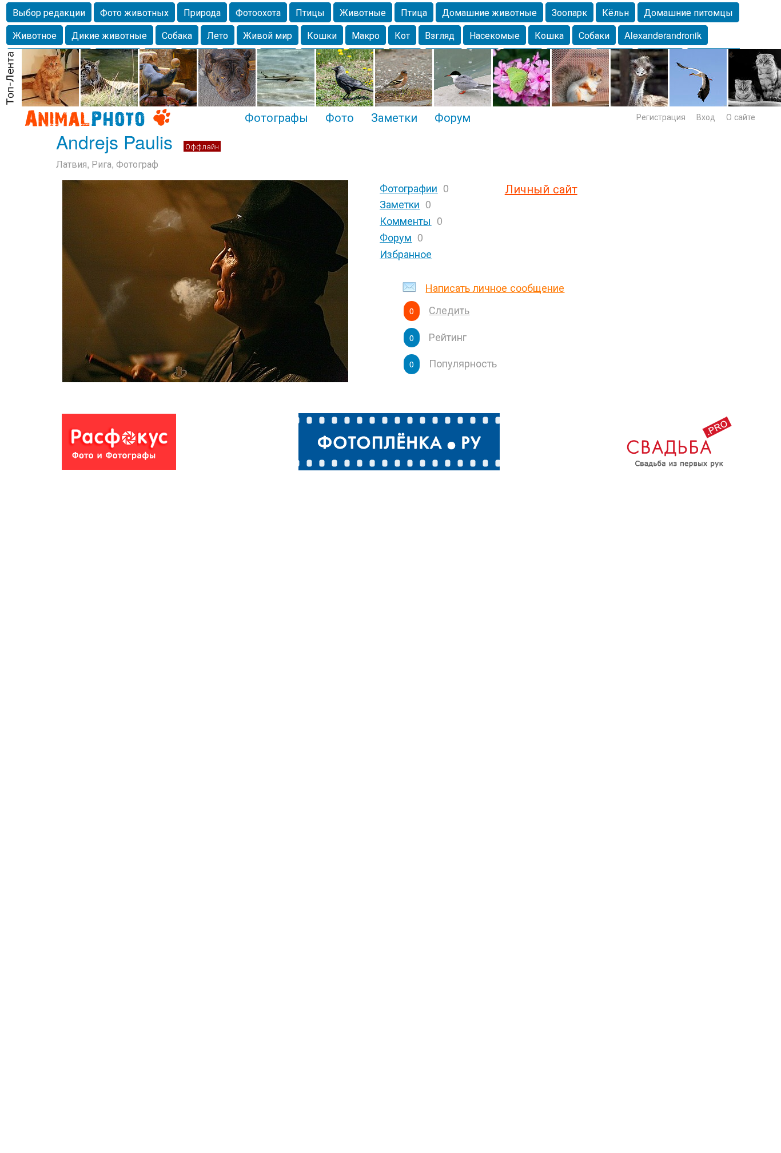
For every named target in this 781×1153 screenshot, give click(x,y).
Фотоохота (258, 12)
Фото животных (134, 12)
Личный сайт (541, 188)
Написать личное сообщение (494, 287)
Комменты (405, 220)
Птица (414, 12)
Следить (449, 309)
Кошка (549, 35)
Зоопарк (569, 12)
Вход (705, 116)
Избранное (406, 253)
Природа (202, 12)
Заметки (394, 117)
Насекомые (494, 35)
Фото (339, 117)
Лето (217, 35)
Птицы (310, 12)
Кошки (322, 35)
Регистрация (661, 116)
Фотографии (408, 187)
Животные (363, 12)
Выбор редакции (49, 12)
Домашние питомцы (688, 12)
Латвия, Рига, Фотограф (107, 164)
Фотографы (276, 117)
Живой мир (267, 35)
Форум (453, 117)
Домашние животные (489, 12)
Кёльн (615, 12)
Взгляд (440, 35)
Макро (366, 35)
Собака (177, 35)
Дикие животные (109, 35)
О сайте (740, 116)
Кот (402, 35)
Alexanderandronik (663, 35)
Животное (35, 35)
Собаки (594, 35)
